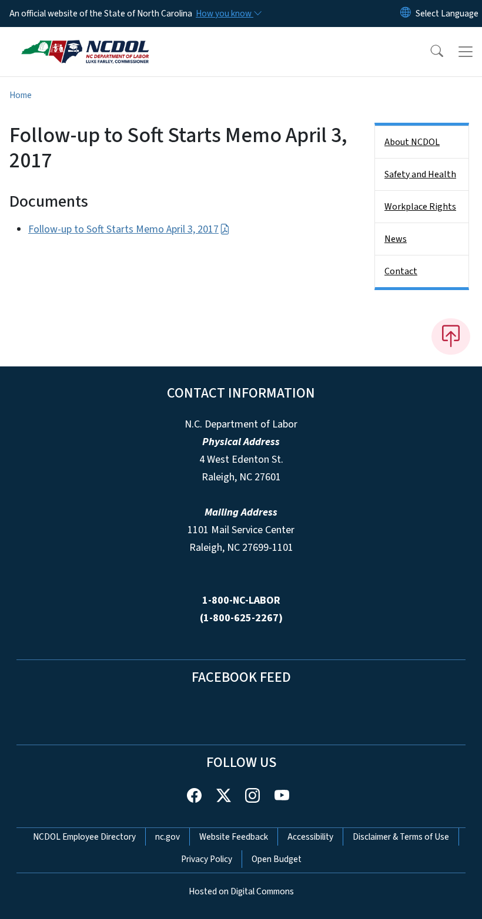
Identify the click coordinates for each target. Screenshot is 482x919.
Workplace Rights (420, 206)
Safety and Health (420, 174)
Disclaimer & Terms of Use (401, 836)
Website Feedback (233, 836)
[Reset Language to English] (405, 13)
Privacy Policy (206, 859)
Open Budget (277, 859)
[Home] (85, 40)
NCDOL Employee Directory (84, 836)
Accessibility (310, 836)
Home (20, 95)
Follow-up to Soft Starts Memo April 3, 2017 (123, 229)
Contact (400, 271)
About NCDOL (412, 142)
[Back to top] (450, 336)
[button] (429, 52)
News (395, 239)
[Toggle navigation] (465, 52)
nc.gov (167, 836)
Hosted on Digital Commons (241, 891)
